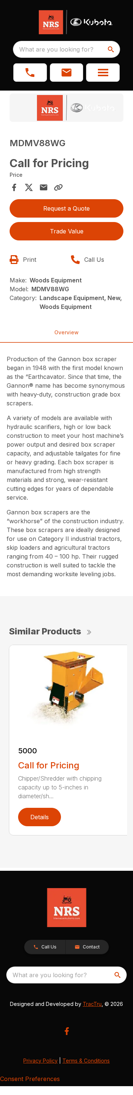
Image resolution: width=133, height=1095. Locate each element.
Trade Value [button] (66, 231)
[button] (30, 72)
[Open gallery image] (66, 108)
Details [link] (39, 817)
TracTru (92, 1004)
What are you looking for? (56, 49)
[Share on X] (28, 187)
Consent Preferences (30, 1078)
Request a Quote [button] (66, 208)
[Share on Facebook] (14, 187)
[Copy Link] (58, 187)
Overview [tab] (66, 332)
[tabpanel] (66, 109)
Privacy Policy (40, 1060)
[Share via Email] (43, 187)
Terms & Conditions (86, 1060)
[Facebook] (66, 1031)
